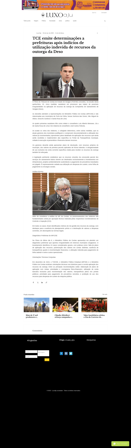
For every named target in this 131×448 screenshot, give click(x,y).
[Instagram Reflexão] (66, 353)
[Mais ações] (97, 33)
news (60, 20)
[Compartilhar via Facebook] (33, 282)
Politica (44, 20)
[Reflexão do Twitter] (70, 353)
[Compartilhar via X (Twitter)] (37, 282)
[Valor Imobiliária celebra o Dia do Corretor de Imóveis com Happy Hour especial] (94, 305)
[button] (105, 21)
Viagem (36, 20)
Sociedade (52, 20)
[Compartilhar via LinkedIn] (42, 282)
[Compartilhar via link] (46, 282)
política (67, 20)
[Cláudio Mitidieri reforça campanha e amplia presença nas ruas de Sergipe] (65, 305)
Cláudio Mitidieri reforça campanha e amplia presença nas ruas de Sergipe (65, 316)
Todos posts (27, 20)
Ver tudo (104, 294)
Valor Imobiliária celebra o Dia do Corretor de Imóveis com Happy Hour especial (94, 316)
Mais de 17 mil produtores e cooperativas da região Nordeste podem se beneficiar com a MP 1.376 (35, 316)
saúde (74, 20)
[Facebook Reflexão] (61, 353)
